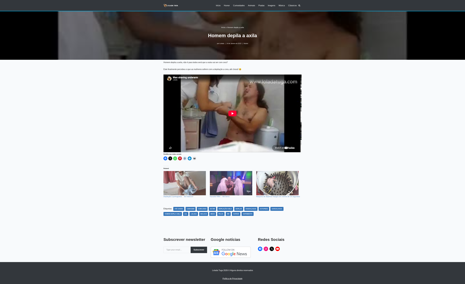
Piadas (261, 5)
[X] (272, 249)
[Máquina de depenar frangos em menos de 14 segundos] (278, 183)
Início (218, 5)
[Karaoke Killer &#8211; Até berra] (232, 183)
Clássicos (292, 5)
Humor (227, 5)
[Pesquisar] (299, 5)
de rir (212, 209)
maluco (203, 214)
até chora (178, 209)
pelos (220, 214)
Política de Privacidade (232, 279)
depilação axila (225, 209)
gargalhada (277, 209)
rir (228, 214)
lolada (194, 214)
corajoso (202, 209)
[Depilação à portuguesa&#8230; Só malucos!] (185, 183)
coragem (190, 209)
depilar (239, 209)
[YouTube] (277, 249)
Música (282, 5)
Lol (185, 214)
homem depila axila (173, 214)
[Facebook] (260, 249)
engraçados (251, 209)
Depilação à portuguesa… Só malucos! (178, 196)
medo (212, 214)
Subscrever (199, 250)
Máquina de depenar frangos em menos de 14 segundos (278, 196)
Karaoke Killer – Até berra (219, 196)
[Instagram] (266, 249)
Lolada (222, 43)
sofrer (236, 214)
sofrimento (247, 214)
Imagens (271, 5)
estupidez (264, 209)
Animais (251, 5)
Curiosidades (239, 5)
